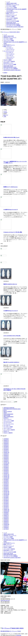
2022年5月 (6, 484)
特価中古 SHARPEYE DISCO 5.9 (10, 284)
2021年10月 (6, 494)
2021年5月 (6, 502)
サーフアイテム (7, 422)
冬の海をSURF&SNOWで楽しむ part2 (11, 137)
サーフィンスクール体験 (12, 21)
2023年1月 (6, 473)
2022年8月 (6, 481)
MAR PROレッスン (11, 19)
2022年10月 (6, 478)
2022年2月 (6, 488)
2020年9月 (6, 512)
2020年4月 (6, 520)
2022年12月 (6, 474)
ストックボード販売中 (12, 18)
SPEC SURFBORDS (8, 416)
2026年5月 (6, 441)
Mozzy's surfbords (7, 411)
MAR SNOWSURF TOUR (12, 23)
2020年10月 (6, 511)
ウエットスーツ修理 (11, 7)
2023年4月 (6, 468)
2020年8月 (6, 514)
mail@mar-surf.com (5, 600)
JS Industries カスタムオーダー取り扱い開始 (12, 232)
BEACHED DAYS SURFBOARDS (12, 409)
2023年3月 (6, 470)
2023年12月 (6, 462)
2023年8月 (6, 464)
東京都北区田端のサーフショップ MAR (11, 631)
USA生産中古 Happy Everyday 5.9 (10, 209)
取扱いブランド (10, 13)
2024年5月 (6, 455)
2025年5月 (6, 447)
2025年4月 (6, 449)
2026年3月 (6, 444)
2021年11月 (6, 493)
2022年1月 (6, 490)
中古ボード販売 (10, 16)
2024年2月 (6, 459)
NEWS (5, 412)
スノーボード (9, 55)
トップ (8, 1)
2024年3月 (6, 458)
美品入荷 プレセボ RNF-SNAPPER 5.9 (11, 362)
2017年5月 (6, 529)
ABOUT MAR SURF (11, 3)
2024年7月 (6, 453)
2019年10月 (6, 524)
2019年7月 (6, 526)
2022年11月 (6, 476)
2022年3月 (6, 487)
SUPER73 (5, 418)
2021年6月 (6, 500)
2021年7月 (6, 499)
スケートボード (10, 54)
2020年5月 (6, 518)
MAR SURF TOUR (11, 22)
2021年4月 (6, 503)
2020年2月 (6, 523)
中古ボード (6, 431)
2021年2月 (6, 506)
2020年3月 (6, 521)
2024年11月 (6, 452)
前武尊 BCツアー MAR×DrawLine (10, 186)
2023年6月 (6, 467)
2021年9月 (6, 496)
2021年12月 (6, 491)
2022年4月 (6, 485)
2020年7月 (6, 515)
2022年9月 (6, 479)
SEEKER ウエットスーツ (12, 4)
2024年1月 (6, 461)
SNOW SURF (6, 415)
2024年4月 (6, 456)
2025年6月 (6, 446)
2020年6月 (6, 517)
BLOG (5, 410)
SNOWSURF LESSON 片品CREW (14, 26)
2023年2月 (6, 471)
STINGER (18, 635)
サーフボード (9, 48)
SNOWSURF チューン (12, 12)
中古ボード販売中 (8, 432)
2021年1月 (6, 508)
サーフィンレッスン (8, 423)
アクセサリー (9, 58)
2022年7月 (6, 482)
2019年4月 (6, 527)
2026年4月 (6, 443)
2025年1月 (6, 450)
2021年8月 (6, 497)
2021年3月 (6, 505)
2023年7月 (6, 465)
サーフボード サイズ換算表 (13, 25)
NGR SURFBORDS (8, 414)
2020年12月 (6, 509)
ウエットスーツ (10, 49)
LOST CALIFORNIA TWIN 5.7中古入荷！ (12, 335)
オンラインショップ (11, 15)
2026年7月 (6, 440)
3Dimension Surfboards (8, 407)
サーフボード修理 (11, 6)
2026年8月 (6, 438)
